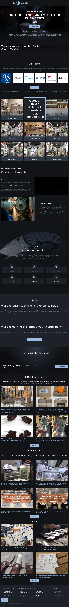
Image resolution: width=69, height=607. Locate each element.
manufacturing (13, 185)
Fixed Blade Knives (34, 139)
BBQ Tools (57, 139)
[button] (2, 78)
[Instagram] (36, 300)
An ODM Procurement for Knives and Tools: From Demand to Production (50, 576)
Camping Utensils (57, 159)
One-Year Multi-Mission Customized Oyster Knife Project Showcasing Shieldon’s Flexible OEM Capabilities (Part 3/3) (15, 411)
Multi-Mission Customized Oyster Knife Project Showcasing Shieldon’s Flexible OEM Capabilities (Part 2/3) (52, 411)
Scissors (34, 159)
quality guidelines (46, 211)
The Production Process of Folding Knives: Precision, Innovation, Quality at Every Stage (51, 548)
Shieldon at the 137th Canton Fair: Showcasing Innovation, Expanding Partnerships (14, 484)
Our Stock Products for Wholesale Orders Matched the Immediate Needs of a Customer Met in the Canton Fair (51, 440)
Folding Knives (12, 118)
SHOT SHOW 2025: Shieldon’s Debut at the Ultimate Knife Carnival (16, 511)
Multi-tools (57, 118)
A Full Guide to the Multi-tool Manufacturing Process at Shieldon (16, 548)
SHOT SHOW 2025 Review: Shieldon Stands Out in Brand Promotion (50, 511)
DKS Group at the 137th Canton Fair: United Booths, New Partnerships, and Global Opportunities (51, 484)
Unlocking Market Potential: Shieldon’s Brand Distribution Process (14, 576)
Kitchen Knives (12, 139)
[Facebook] (32, 300)
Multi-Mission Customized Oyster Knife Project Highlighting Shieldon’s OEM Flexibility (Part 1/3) (15, 439)
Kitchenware (12, 159)
